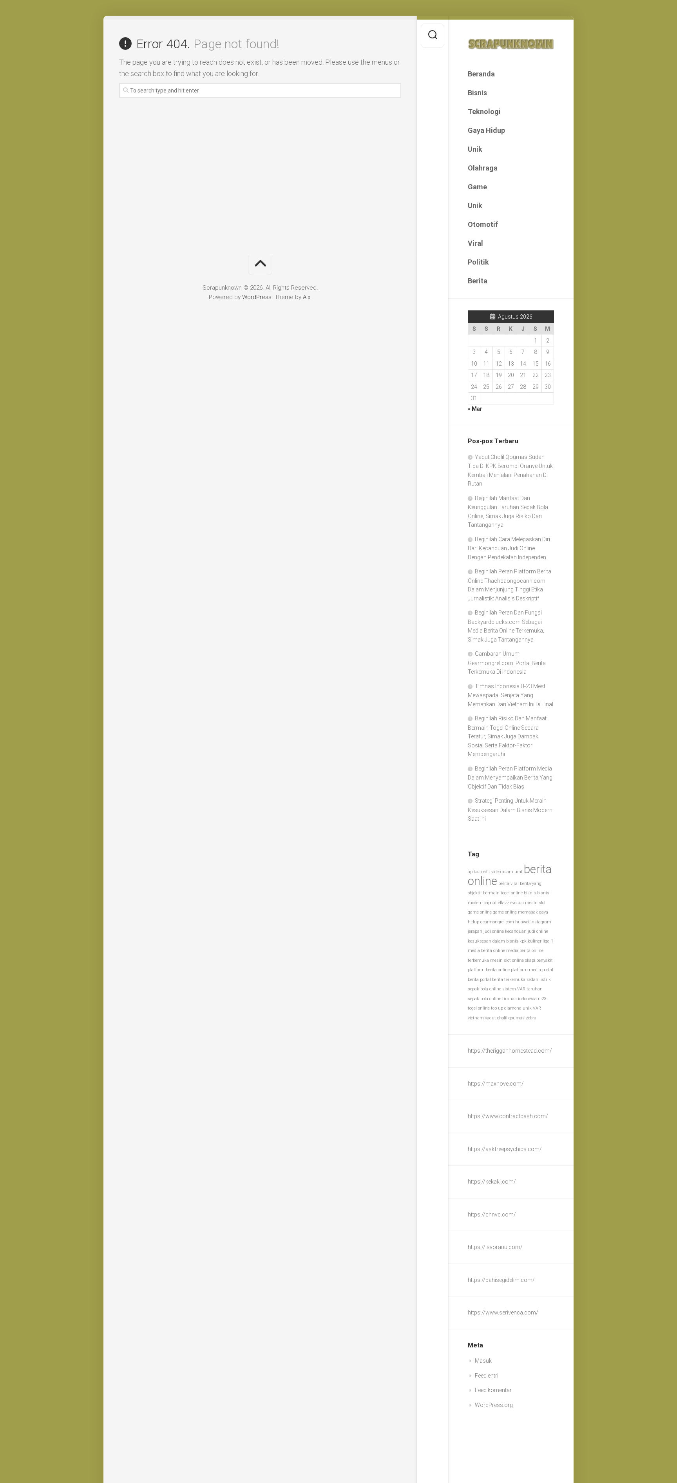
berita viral (508, 883)
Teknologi (484, 111)
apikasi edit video (484, 871)
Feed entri (486, 1375)
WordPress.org (494, 1405)
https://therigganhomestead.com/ (510, 1051)
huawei (522, 922)
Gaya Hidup (486, 130)
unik (527, 1008)
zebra (531, 1018)
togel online (479, 1008)
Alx (306, 297)
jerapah (475, 931)
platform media (526, 969)
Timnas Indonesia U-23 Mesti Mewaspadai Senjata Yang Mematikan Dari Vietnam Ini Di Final (510, 695)
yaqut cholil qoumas (505, 1018)
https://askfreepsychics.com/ (505, 1149)
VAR (537, 1008)
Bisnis (477, 93)
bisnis (530, 893)
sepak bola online (484, 989)
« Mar (475, 409)
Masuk (483, 1361)
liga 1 (548, 941)
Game (477, 187)
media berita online (486, 950)
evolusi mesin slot (528, 902)
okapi (530, 960)
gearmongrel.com (497, 922)
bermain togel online (503, 893)
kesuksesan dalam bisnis (493, 941)
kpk (523, 941)
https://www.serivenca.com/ (503, 1312)
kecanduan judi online (526, 931)
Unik (475, 149)
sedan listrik (539, 979)
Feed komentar (493, 1390)
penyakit (544, 960)
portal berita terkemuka (502, 979)
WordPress (257, 297)
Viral (475, 243)
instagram (540, 922)
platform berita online (489, 969)
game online (480, 912)
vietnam (476, 1018)
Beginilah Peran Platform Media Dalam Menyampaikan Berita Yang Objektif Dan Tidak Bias (510, 777)
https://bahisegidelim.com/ (501, 1280)
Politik (478, 262)
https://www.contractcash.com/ (508, 1116)
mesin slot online (507, 960)
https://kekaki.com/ (492, 1181)
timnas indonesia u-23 (524, 998)
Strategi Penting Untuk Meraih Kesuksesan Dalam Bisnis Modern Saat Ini (510, 810)
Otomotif (483, 224)
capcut (490, 902)
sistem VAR (513, 989)
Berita (477, 281)
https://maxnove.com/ (496, 1084)
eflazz (503, 902)
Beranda (481, 74)
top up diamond (506, 1008)
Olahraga (483, 168)
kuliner (534, 941)
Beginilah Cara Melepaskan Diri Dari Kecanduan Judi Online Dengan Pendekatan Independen (509, 548)
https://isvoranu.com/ (495, 1247)
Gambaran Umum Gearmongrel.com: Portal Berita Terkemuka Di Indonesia (507, 663)
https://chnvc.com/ (492, 1214)
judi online (493, 931)
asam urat (512, 871)
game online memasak (515, 912)
